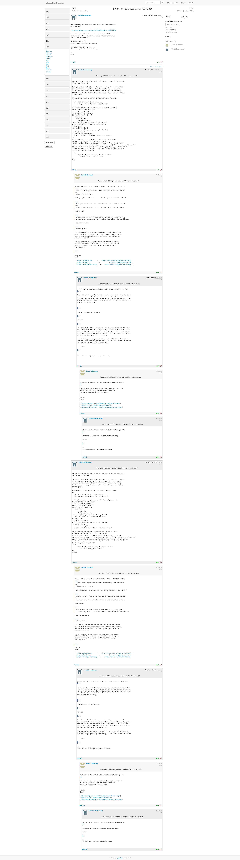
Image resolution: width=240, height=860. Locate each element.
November (49, 53)
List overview (50, 142)
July (47, 60)
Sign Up (191, 3)
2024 (47, 23)
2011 (47, 125)
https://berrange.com (84, 261)
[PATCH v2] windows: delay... (185, 11)
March (48, 68)
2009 (47, 137)
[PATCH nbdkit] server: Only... (79, 11)
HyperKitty (119, 858)
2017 (47, 90)
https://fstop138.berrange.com (120, 262)
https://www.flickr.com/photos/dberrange (116, 261)
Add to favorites (172, 32)
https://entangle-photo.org (87, 264)
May (47, 64)
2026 (47, 12)
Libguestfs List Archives (55, 3)
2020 (47, 47)
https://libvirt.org (84, 262)
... (76, 188)
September (49, 57)
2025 (47, 17)
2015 (47, 102)
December (49, 51)
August (48, 58)
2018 (47, 85)
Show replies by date (156, 67)
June (47, 62)
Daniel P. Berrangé (87, 175)
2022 (47, 35)
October (48, 55)
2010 (47, 131)
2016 (47, 96)
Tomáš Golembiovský (85, 15)
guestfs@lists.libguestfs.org (173, 21)
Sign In (184, 3)
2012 (47, 120)
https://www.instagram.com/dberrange (118, 264)
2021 (47, 41)
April (47, 66)
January (48, 72)
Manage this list (173, 3)
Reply (74, 62)
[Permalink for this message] (162, 17)
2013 (47, 114)
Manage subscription (173, 24)
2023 (47, 29)
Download (49, 146)
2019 (47, 79)
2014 (47, 108)
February (48, 70)
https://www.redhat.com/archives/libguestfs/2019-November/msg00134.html (93, 30)
